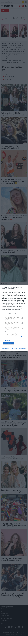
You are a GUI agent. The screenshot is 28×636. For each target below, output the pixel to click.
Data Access (14, 348)
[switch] (22, 318)
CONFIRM (8, 343)
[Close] (25, 287)
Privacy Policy (22, 348)
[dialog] (14, 318)
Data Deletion (5, 348)
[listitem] (14, 314)
